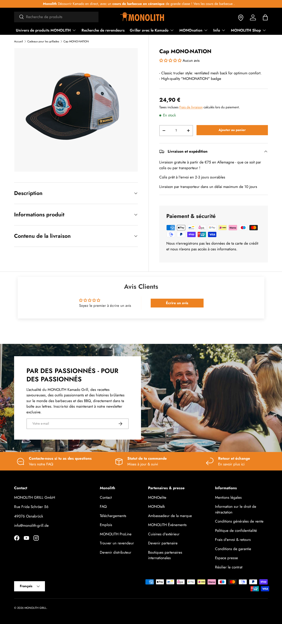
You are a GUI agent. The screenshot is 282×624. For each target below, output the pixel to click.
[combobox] (56, 16)
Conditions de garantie (233, 548)
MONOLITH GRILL (35, 608)
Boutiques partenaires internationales (165, 555)
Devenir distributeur (115, 552)
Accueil (18, 41)
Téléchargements (113, 515)
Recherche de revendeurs (103, 30)
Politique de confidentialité (236, 530)
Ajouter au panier (232, 129)
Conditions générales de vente (239, 521)
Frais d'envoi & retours (233, 539)
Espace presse (226, 557)
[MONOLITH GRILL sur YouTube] (26, 538)
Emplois (106, 524)
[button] (265, 17)
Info (216, 30)
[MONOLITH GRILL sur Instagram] (36, 538)
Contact (106, 497)
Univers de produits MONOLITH (43, 30)
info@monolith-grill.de (31, 525)
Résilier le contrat (228, 567)
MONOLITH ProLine (116, 534)
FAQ (103, 506)
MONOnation (190, 30)
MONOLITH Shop (246, 30)
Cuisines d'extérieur (164, 534)
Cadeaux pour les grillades (43, 41)
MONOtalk (156, 506)
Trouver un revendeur (117, 543)
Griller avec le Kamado (149, 30)
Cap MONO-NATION (76, 41)
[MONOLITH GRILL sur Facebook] (17, 538)
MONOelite (157, 497)
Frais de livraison (191, 107)
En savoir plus (207, 3)
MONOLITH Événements (167, 524)
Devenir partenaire (163, 543)
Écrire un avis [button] (177, 302)
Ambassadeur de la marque (170, 515)
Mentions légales (228, 497)
